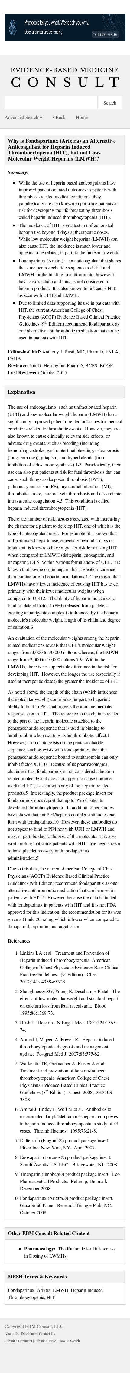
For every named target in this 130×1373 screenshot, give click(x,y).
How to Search (69, 1340)
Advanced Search (22, 117)
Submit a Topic (45, 1340)
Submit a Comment (18, 1340)
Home (82, 117)
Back (60, 117)
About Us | (13, 1333)
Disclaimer (29, 1333)
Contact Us (47, 1333)
